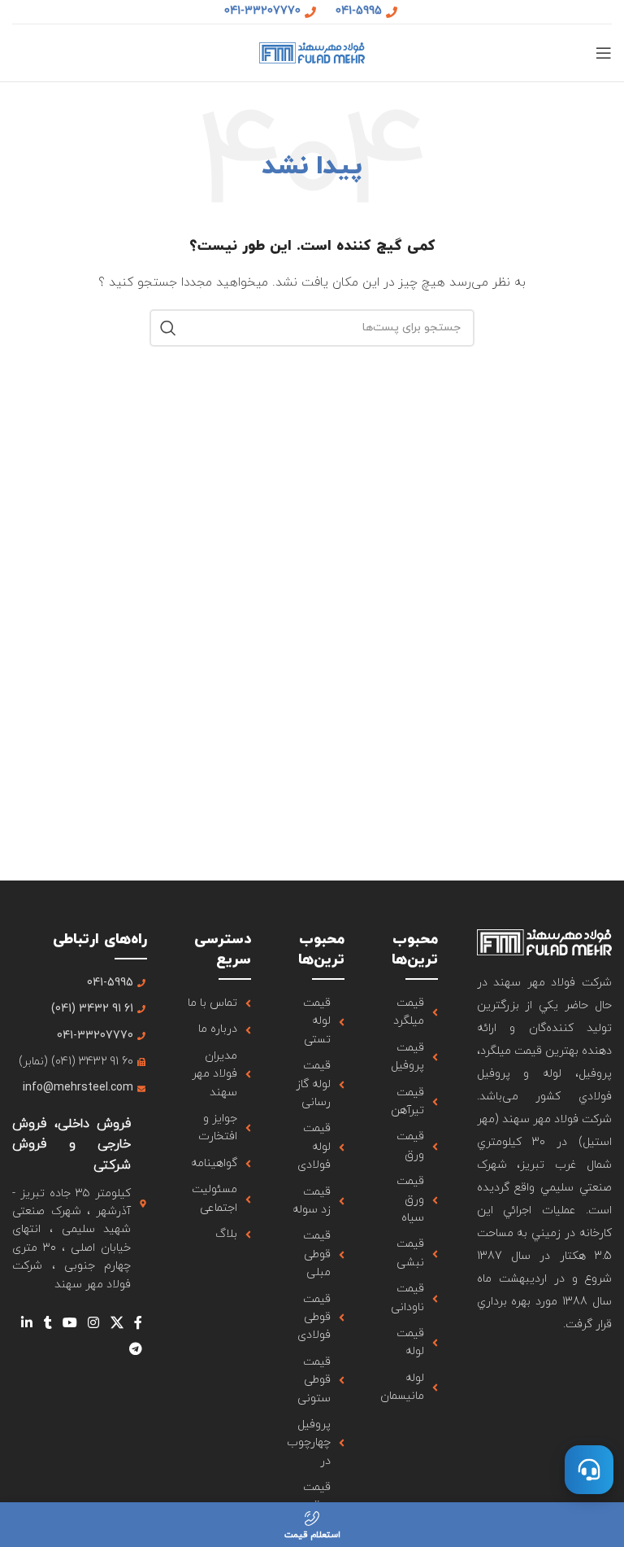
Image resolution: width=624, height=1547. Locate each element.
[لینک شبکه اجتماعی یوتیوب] (69, 1323)
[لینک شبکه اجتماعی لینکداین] (27, 1323)
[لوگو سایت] (312, 51)
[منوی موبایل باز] (603, 53)
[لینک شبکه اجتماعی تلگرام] (135, 1349)
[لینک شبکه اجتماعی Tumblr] (47, 1323)
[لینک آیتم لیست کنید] (411, 1012)
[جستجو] (168, 328)
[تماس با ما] (589, 1469)
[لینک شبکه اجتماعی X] (116, 1323)
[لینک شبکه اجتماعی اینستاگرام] (94, 1323)
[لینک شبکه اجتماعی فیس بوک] (137, 1323)
